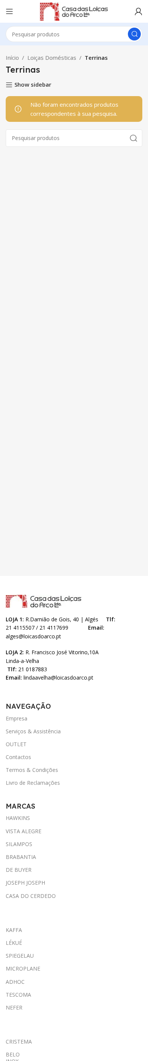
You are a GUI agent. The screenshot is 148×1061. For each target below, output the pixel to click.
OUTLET (16, 744)
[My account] (138, 11)
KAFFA (14, 929)
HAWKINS (18, 817)
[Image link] (44, 600)
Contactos (18, 757)
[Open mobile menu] (9, 11)
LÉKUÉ (14, 942)
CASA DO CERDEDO (31, 895)
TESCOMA (18, 994)
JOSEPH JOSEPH (25, 882)
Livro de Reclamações (33, 782)
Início (12, 57)
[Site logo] (74, 10)
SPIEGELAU (20, 955)
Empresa (16, 718)
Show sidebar (32, 84)
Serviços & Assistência (33, 731)
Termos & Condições (32, 769)
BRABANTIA (21, 856)
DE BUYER (18, 869)
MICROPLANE (23, 968)
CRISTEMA (13, 1041)
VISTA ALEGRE (23, 831)
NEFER (14, 1007)
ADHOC (15, 981)
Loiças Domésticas (51, 57)
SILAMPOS (19, 844)
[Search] (134, 34)
